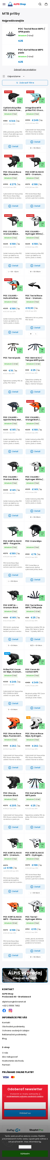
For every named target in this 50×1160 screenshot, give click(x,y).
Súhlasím (25, 1153)
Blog (4, 1038)
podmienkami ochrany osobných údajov (25, 1096)
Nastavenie (25, 1146)
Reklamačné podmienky (14, 1034)
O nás (5, 1052)
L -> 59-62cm (13, 581)
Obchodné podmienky (13, 1026)
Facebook (4, 1011)
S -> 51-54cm (13, 645)
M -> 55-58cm (35, 148)
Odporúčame (13, 76)
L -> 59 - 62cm (13, 272)
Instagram (10, 1011)
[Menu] (4, 4)
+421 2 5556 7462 (11, 1005)
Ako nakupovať (10, 1056)
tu (40, 1141)
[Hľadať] (40, 4)
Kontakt (6, 1022)
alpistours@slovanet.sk (14, 1001)
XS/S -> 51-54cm (36, 645)
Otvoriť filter (25, 83)
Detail (15, 146)
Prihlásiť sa (25, 1113)
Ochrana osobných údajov (15, 1030)
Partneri (6, 1064)
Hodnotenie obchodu (13, 1060)
